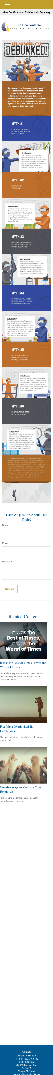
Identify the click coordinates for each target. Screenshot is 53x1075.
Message (7, 561)
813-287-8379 (30, 1055)
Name (5, 525)
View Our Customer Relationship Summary (26, 12)
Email (5, 543)
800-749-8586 (31, 1058)
